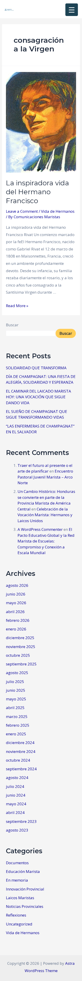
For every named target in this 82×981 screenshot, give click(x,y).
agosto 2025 (17, 672)
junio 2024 (15, 795)
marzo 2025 (17, 716)
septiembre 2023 (21, 821)
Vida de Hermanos (57, 211)
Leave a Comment (22, 211)
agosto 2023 (17, 830)
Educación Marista (23, 871)
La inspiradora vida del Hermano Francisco (37, 192)
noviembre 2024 (20, 751)
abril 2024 (15, 812)
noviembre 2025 (20, 646)
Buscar (12, 324)
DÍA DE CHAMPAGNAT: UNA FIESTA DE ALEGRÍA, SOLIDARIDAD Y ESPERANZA (41, 379)
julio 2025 (15, 681)
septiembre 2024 (21, 768)
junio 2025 (15, 690)
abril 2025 (15, 707)
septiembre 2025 (21, 664)
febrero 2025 (17, 725)
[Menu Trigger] (71, 9)
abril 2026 (15, 611)
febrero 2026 (17, 620)
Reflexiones (16, 915)
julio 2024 (15, 786)
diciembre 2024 (20, 742)
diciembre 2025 (20, 637)
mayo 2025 (16, 699)
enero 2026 (16, 629)
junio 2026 (15, 594)
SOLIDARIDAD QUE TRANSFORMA (36, 367)
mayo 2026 (16, 602)
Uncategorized (19, 924)
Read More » (17, 305)
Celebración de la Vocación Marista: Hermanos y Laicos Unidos (45, 514)
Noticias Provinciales (24, 906)
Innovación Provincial (25, 889)
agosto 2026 (17, 585)
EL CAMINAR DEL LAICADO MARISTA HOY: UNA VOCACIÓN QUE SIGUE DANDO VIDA (38, 396)
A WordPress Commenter (40, 529)
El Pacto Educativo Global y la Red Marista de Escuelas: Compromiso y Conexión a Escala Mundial (46, 541)
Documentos (17, 862)
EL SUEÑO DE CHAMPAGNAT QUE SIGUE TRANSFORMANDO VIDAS (36, 414)
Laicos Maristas (20, 897)
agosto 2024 (17, 777)
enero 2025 (16, 733)
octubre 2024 (18, 760)
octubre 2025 (18, 655)
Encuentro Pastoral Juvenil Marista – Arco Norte (45, 476)
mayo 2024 (16, 803)
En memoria (17, 880)
